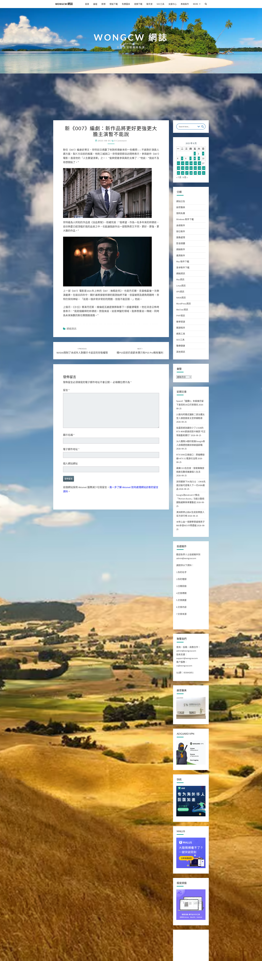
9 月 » (185, 177)
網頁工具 (180, 333)
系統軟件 (180, 225)
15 (195, 163)
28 (191, 173)
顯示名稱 (69, 435)
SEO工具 (160, 4)
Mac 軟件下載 (182, 261)
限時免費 (180, 213)
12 (183, 163)
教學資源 (180, 321)
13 (187, 163)
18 (178, 168)
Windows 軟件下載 (185, 219)
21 (191, 168)
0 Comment (120, 140)
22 (195, 168)
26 (183, 173)
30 (199, 173)
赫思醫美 (180, 207)
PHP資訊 (180, 315)
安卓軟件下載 (182, 267)
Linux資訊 (181, 285)
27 (187, 173)
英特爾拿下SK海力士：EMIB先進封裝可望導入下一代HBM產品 (191, 485)
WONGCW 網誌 (64, 4)
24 (204, 168)
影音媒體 (180, 243)
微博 (103, 4)
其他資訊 (180, 351)
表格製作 (185, 4)
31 (204, 173)
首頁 (87, 4)
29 (195, 173)
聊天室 (149, 4)
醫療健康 (180, 345)
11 (178, 163)
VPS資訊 (180, 291)
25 (178, 173)
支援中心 (172, 4)
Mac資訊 (180, 279)
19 (183, 168)
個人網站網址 (70, 463)
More (195, 4)
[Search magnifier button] (202, 126)
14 (191, 163)
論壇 (95, 4)
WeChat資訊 (182, 309)
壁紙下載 (114, 4)
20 (187, 168)
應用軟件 (180, 255)
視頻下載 (138, 4)
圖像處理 (180, 237)
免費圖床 (126, 4)
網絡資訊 (71, 328)
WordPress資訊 (183, 303)
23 (199, 168)
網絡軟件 (180, 249)
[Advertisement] (131, 100)
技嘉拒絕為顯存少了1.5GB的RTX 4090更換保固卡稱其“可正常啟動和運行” (191, 431)
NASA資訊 (181, 297)
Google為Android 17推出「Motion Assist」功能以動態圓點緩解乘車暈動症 (190, 499)
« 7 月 (178, 177)
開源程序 (180, 327)
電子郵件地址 (71, 449)
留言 (66, 390)
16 (199, 163)
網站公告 (180, 201)
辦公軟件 (180, 231)
